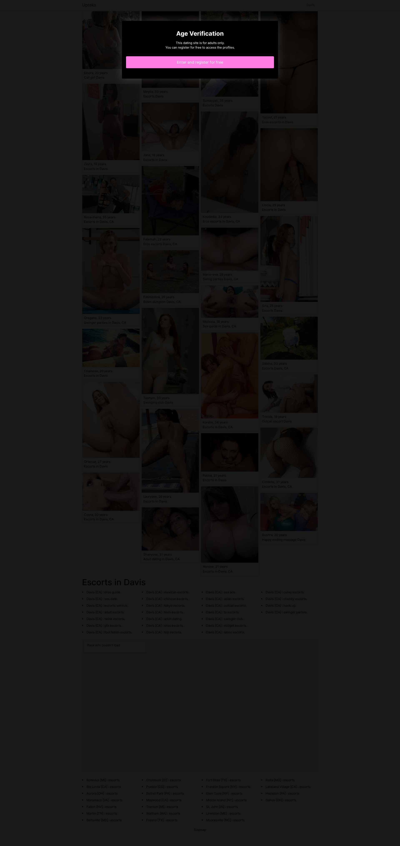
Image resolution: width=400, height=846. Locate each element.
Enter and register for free (200, 62)
